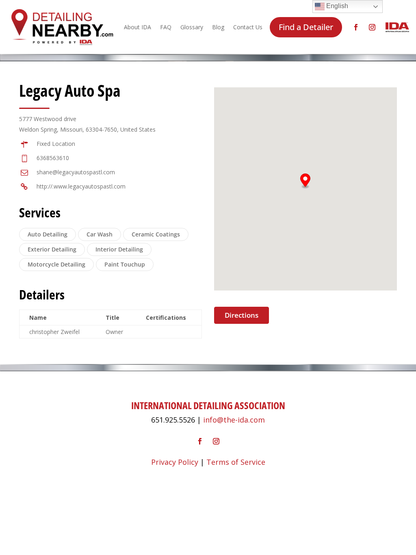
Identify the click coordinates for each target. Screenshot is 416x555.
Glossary (191, 27)
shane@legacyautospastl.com (76, 172)
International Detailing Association (208, 405)
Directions (241, 315)
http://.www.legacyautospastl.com (81, 186)
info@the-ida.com (234, 420)
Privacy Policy (174, 462)
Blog (218, 27)
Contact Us (247, 27)
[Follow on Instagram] (372, 27)
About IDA (137, 27)
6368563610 (53, 158)
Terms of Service (235, 462)
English (336, 5)
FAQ (165, 27)
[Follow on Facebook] (355, 27)
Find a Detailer (306, 27)
